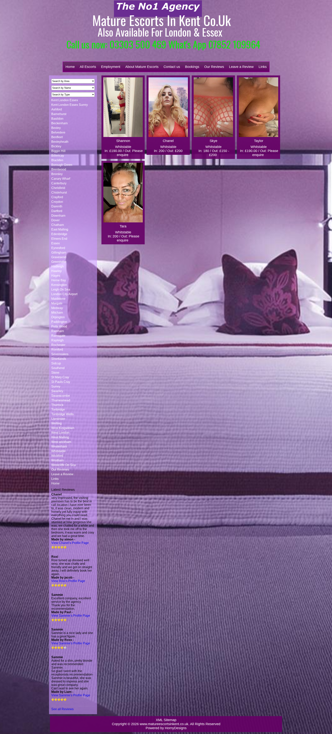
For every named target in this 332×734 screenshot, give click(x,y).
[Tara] (123, 192)
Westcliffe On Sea (63, 465)
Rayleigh (57, 340)
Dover (55, 220)
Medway (57, 308)
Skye (213, 141)
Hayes (55, 275)
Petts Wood (59, 326)
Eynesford (58, 248)
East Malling (59, 229)
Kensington (59, 284)
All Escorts (88, 67)
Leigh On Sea (60, 289)
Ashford (56, 109)
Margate (56, 303)
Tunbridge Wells (62, 414)
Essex (55, 243)
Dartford (56, 211)
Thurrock (57, 405)
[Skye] (213, 107)
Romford (57, 349)
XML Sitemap (166, 720)
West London (60, 432)
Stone (55, 372)
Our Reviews (214, 67)
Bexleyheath (59, 141)
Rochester (58, 345)
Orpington (58, 317)
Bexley (56, 127)
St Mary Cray (60, 377)
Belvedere (58, 132)
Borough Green (61, 164)
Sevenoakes (59, 354)
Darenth (56, 206)
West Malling (60, 437)
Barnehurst (58, 114)
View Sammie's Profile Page (70, 615)
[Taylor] (258, 107)
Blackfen (57, 160)
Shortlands (58, 358)
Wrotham (57, 460)
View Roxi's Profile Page (68, 581)
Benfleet (57, 137)
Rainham (57, 331)
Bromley (57, 174)
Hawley (56, 271)
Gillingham (58, 252)
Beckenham (59, 123)
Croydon (57, 201)
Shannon (123, 141)
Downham (58, 215)
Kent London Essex (64, 100)
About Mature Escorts (142, 67)
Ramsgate (58, 335)
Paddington (59, 321)
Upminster (58, 418)
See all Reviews (62, 709)
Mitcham (57, 312)
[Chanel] (168, 107)
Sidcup (56, 363)
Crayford (57, 197)
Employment (110, 67)
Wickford (57, 455)
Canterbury (58, 183)
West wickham (61, 441)
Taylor (258, 141)
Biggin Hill (58, 151)
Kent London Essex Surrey (69, 104)
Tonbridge (58, 409)
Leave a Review (241, 67)
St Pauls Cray (60, 381)
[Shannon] (123, 107)
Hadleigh (57, 266)
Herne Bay (58, 280)
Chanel (168, 141)
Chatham (57, 224)
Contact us (172, 67)
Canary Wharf (60, 178)
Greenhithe (58, 261)
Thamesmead (60, 400)
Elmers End (59, 238)
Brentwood (58, 169)
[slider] (59, 547)
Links (263, 67)
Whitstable (58, 451)
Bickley (56, 146)
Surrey (55, 386)
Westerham (59, 446)
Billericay (57, 155)
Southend (58, 368)
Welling (56, 423)
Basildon (57, 118)
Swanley (57, 391)
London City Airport (64, 294)
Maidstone (58, 298)
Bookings (192, 67)
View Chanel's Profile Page (70, 542)
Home (70, 67)
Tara (123, 226)
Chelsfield (58, 188)
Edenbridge (59, 234)
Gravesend (58, 257)
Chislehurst (59, 192)
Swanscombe (60, 395)
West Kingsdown (62, 428)
